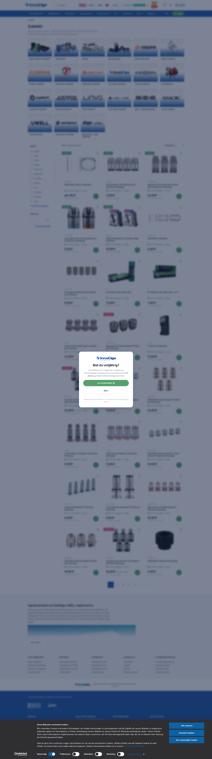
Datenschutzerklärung (134, 746)
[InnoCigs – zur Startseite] (106, 358)
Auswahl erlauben (186, 733)
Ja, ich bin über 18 (106, 383)
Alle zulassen (186, 726)
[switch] (75, 754)
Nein (106, 390)
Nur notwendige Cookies (186, 740)
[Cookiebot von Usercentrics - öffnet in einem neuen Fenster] (21, 754)
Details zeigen (135, 754)
